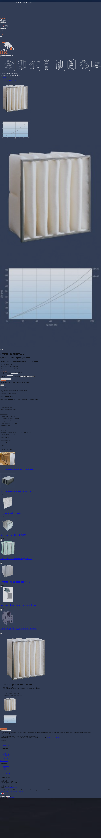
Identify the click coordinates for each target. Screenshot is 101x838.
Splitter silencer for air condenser (16, 469)
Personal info (6, 766)
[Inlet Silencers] (21, 70)
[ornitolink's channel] (3, 793)
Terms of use (6, 755)
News (4, 20)
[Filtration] (59, 70)
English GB (6, 26)
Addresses (5, 769)
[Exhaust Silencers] (9, 70)
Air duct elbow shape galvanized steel (18, 605)
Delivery (5, 753)
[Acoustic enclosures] (34, 70)
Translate (11, 797)
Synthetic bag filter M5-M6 (13, 535)
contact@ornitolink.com (53, 737)
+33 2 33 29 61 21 (23, 2)
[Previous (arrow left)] (0, 349)
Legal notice (6, 754)
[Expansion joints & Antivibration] (46, 70)
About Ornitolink (7, 757)
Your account (4, 761)
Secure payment (7, 758)
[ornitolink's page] (1, 793)
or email (30, 2)
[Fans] (84, 70)
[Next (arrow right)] (2, 349)
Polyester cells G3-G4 (10, 513)
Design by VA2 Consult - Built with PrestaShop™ (12, 791)
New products (6, 745)
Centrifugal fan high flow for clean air (18, 628)
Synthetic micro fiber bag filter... (16, 558)
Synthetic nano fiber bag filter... (15, 581)
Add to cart (3, 380)
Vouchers (5, 771)
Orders (4, 767)
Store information (5, 773)
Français (6, 25)
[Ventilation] (71, 70)
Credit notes (6, 768)
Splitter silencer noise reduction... (16, 491)
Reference (3, 440)
